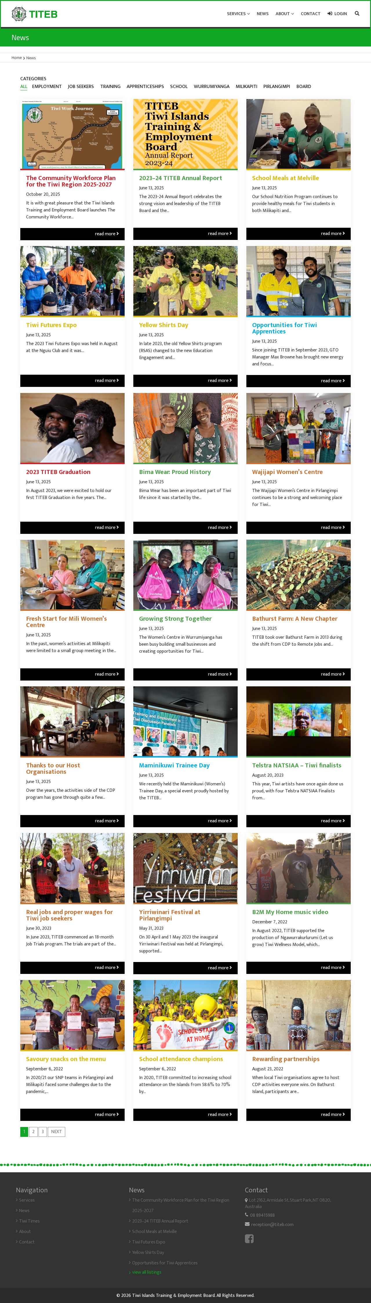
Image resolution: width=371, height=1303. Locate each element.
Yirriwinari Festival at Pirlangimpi (169, 915)
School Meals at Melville (285, 178)
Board (304, 87)
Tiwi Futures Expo (51, 325)
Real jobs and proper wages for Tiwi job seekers (69, 915)
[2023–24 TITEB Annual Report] (185, 134)
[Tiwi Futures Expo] (72, 281)
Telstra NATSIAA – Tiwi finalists (296, 765)
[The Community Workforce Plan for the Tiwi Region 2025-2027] (72, 134)
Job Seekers (81, 87)
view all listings (146, 1272)
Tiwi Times (29, 1221)
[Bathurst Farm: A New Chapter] (298, 574)
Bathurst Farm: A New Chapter (294, 619)
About (25, 1232)
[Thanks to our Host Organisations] (72, 721)
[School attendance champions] (185, 1015)
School (179, 87)
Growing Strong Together (175, 619)
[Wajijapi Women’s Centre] (298, 428)
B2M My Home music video (290, 912)
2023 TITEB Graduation (58, 472)
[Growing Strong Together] (185, 574)
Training (110, 87)
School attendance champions (181, 1059)
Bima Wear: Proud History (175, 472)
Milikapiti (246, 87)
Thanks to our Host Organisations (53, 768)
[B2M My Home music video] (298, 868)
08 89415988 (262, 1215)
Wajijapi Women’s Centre (287, 472)
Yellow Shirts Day (163, 325)
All (23, 87)
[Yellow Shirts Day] (185, 281)
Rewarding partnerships (286, 1059)
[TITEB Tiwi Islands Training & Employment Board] (34, 14)
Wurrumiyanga (212, 87)
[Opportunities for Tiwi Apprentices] (298, 281)
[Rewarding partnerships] (298, 1015)
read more (107, 234)
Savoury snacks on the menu (66, 1059)
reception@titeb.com (272, 1225)
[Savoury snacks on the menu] (72, 1015)
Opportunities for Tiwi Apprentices (284, 328)
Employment (47, 87)
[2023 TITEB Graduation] (72, 428)
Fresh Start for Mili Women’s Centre (66, 622)
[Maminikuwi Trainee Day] (185, 721)
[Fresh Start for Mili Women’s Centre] (72, 574)
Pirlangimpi (276, 87)
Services (27, 1200)
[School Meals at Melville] (298, 134)
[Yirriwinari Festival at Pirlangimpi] (185, 868)
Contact (26, 1242)
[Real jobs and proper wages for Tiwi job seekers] (72, 868)
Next (56, 1132)
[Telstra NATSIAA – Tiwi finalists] (298, 721)
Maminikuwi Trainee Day (174, 765)
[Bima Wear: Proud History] (185, 428)
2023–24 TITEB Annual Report (180, 178)
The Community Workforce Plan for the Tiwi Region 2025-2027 (71, 181)
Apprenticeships (145, 87)
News (24, 1211)
